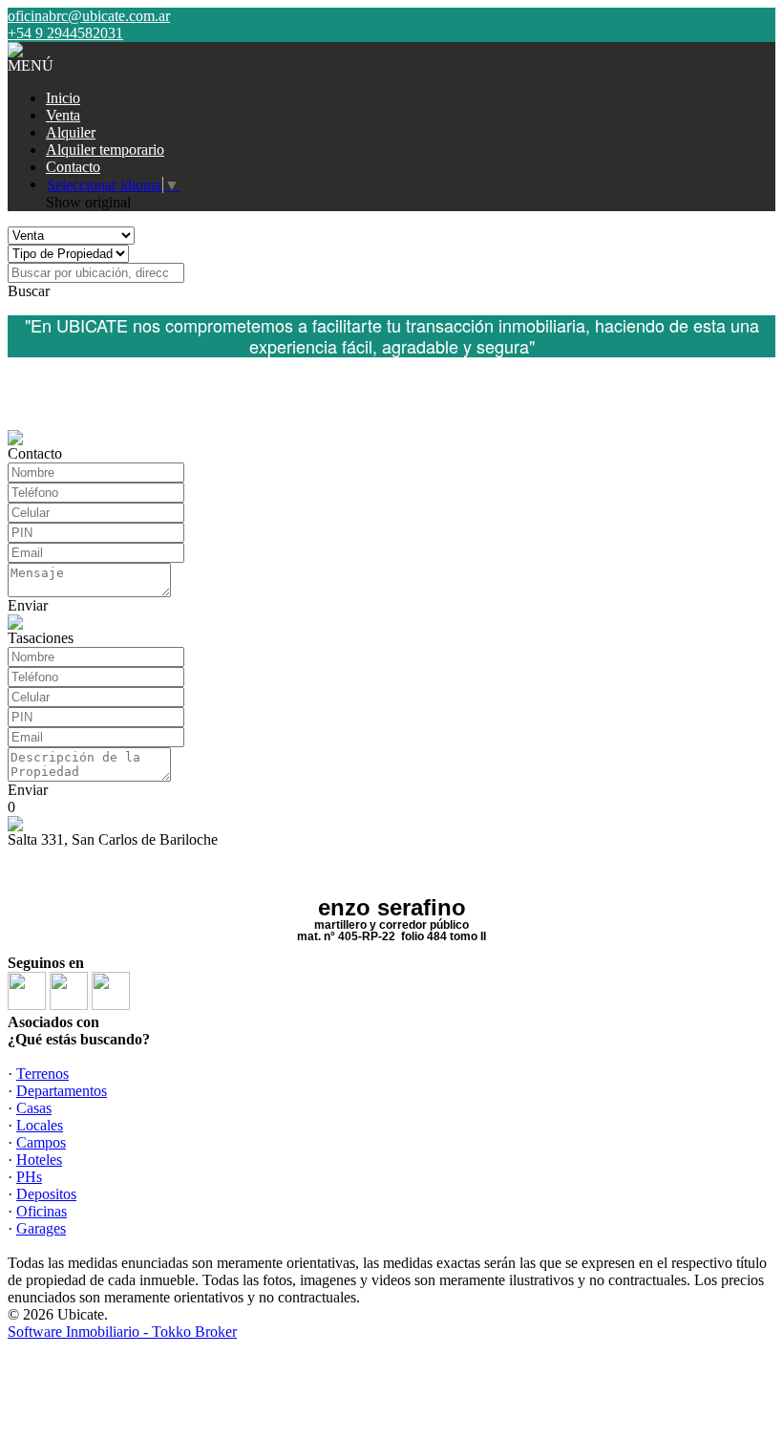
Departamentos (61, 1091)
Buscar (29, 291)
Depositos (46, 1194)
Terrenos (42, 1073)
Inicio (63, 98)
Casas (34, 1108)
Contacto (73, 167)
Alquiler (70, 132)
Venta (63, 115)
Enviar (28, 605)
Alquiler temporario (105, 149)
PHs (29, 1177)
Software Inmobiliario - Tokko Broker (122, 1331)
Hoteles (39, 1159)
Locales (39, 1125)
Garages (41, 1228)
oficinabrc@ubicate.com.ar (89, 16)
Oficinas (41, 1211)
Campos (41, 1142)
